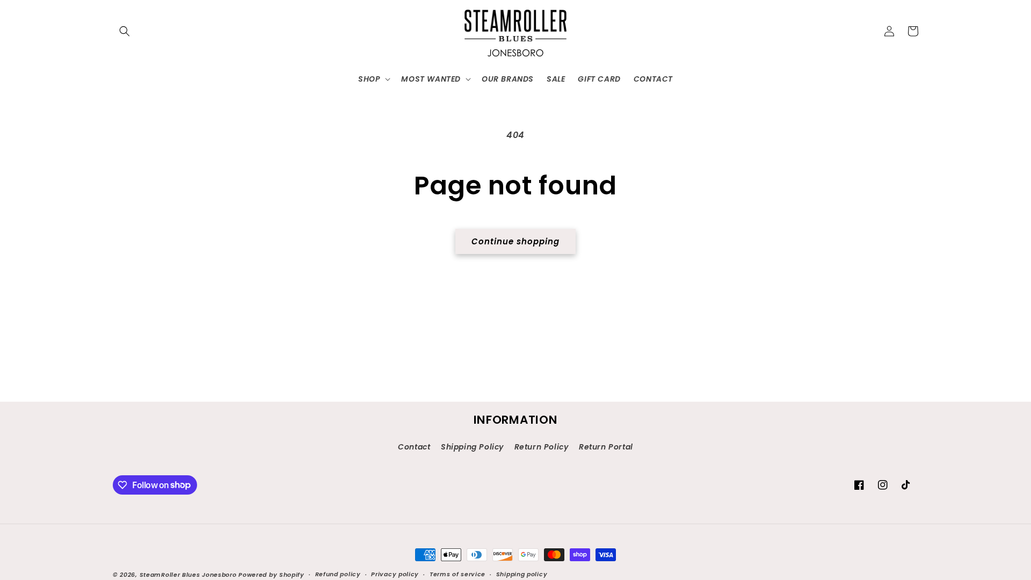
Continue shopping (515, 241)
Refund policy (338, 574)
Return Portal (606, 446)
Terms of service (457, 574)
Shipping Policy (472, 446)
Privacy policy (395, 574)
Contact (414, 446)
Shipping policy (522, 574)
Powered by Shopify (271, 574)
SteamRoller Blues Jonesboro (188, 574)
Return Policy (541, 446)
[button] (124, 31)
